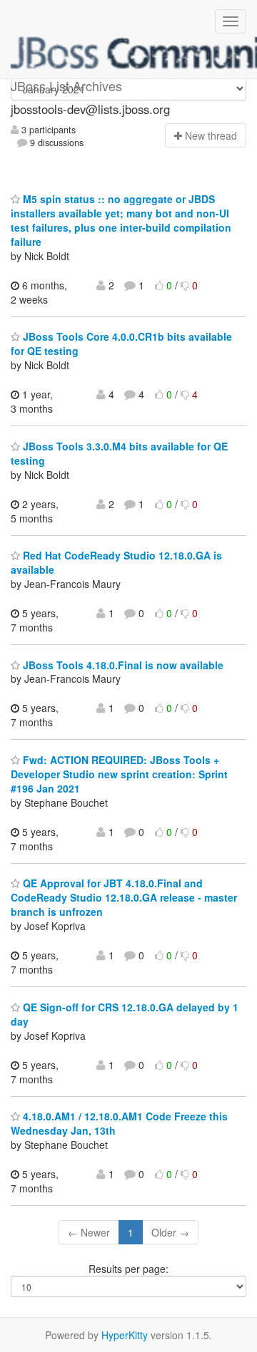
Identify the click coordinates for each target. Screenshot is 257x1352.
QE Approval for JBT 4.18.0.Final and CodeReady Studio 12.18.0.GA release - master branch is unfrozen (124, 897)
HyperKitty (124, 1335)
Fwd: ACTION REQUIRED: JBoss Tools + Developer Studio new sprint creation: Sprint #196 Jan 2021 (119, 774)
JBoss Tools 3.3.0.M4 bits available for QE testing (119, 453)
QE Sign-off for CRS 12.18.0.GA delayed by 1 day (124, 1014)
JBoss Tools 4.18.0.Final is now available (121, 665)
